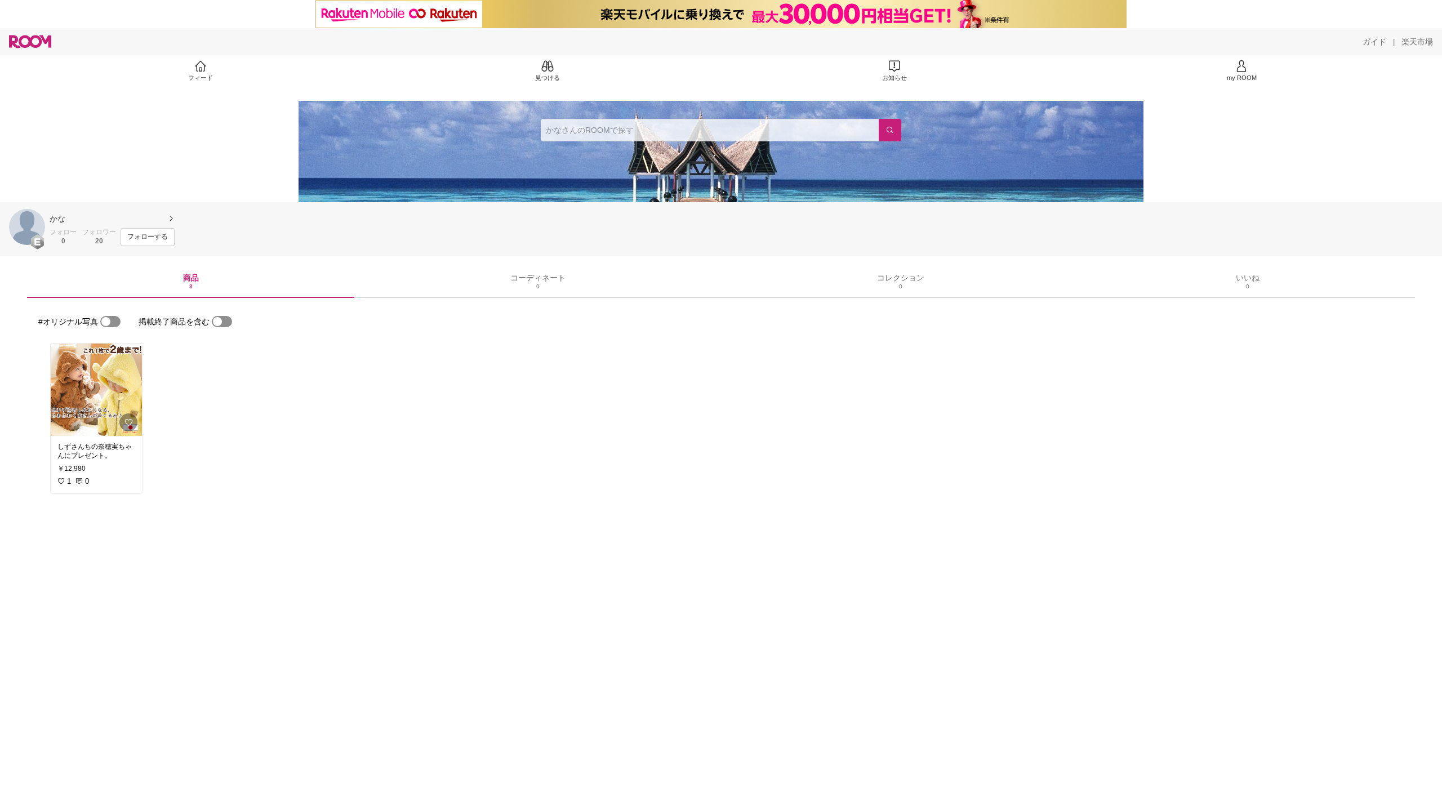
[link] (96, 390)
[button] (27, 227)
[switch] (110, 321)
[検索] (890, 130)
